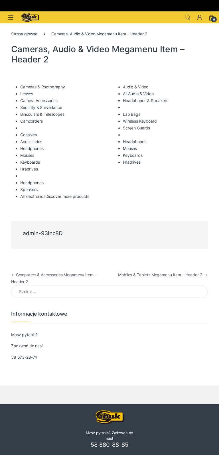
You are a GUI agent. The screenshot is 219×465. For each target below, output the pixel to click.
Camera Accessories (38, 100)
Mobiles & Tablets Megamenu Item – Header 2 (163, 274)
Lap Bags (131, 114)
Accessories (31, 141)
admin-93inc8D (43, 233)
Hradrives (29, 168)
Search (187, 17)
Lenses (26, 93)
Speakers (29, 189)
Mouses (27, 155)
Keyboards (30, 162)
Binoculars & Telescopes (42, 114)
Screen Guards (136, 127)
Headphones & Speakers (145, 100)
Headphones (32, 148)
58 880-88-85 (109, 444)
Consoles (28, 134)
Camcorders (31, 121)
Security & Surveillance (41, 107)
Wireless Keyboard (140, 121)
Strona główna (24, 33)
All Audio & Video (138, 93)
